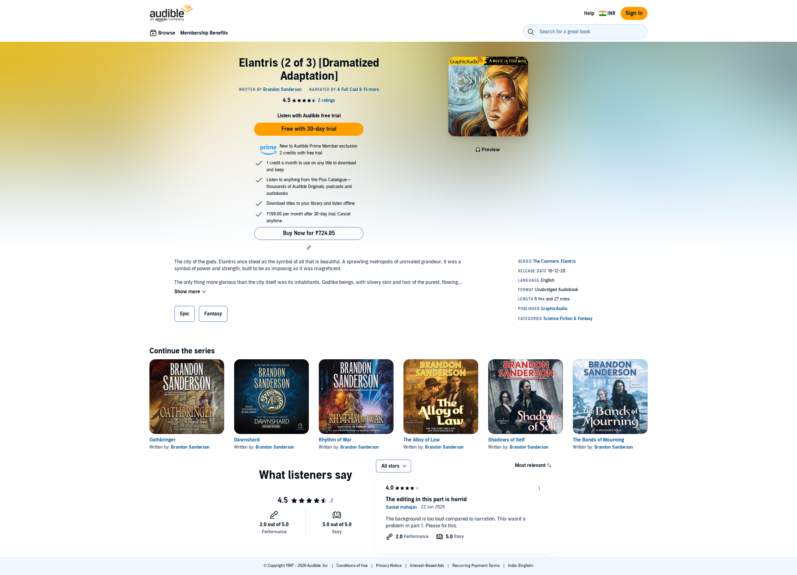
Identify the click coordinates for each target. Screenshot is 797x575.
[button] (308, 247)
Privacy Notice (389, 565)
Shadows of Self (506, 440)
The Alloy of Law (421, 440)
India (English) (520, 565)
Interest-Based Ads (427, 565)
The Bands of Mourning (598, 440)
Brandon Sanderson (190, 447)
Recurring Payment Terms (476, 565)
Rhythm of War (335, 440)
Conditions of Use (353, 565)
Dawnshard (247, 440)
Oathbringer (162, 440)
